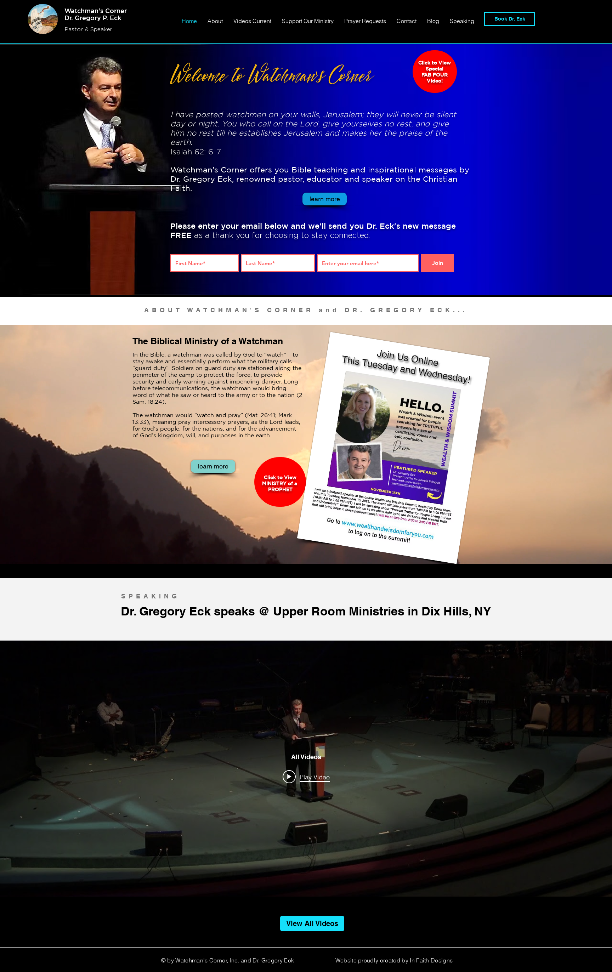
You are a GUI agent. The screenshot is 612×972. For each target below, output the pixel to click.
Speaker (101, 29)
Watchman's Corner (95, 10)
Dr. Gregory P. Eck (92, 17)
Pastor (74, 29)
